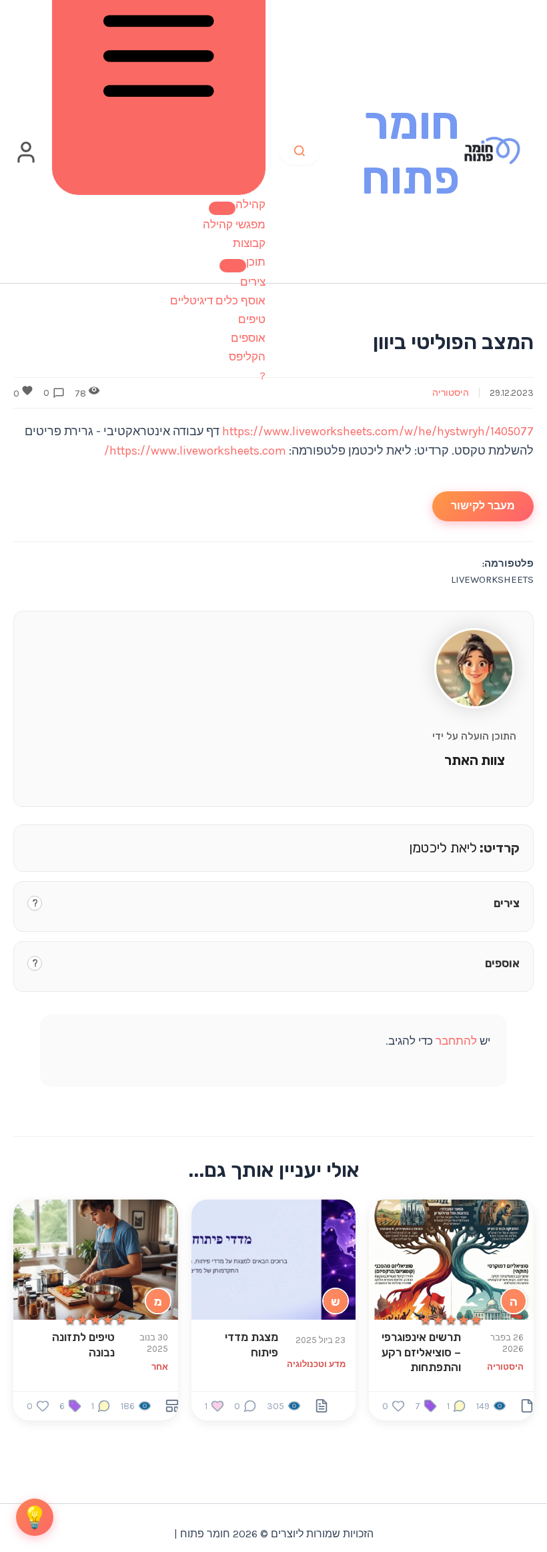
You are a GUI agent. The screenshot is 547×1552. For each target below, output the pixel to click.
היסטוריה (450, 393)
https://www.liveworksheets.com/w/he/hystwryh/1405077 (378, 431)
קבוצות (249, 243)
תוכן (255, 261)
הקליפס (247, 356)
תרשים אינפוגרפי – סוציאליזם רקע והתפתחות (421, 1351)
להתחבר (456, 1040)
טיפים (251, 319)
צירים (252, 281)
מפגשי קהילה (234, 224)
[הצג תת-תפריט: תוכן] (232, 265)
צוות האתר (474, 760)
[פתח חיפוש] (299, 151)
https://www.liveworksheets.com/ (195, 450)
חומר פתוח (411, 150)
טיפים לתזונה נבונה (83, 1344)
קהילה (250, 204)
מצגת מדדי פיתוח (251, 1344)
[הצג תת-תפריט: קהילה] (222, 208)
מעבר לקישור (483, 505)
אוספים (248, 337)
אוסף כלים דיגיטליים (217, 300)
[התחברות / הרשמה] (26, 161)
